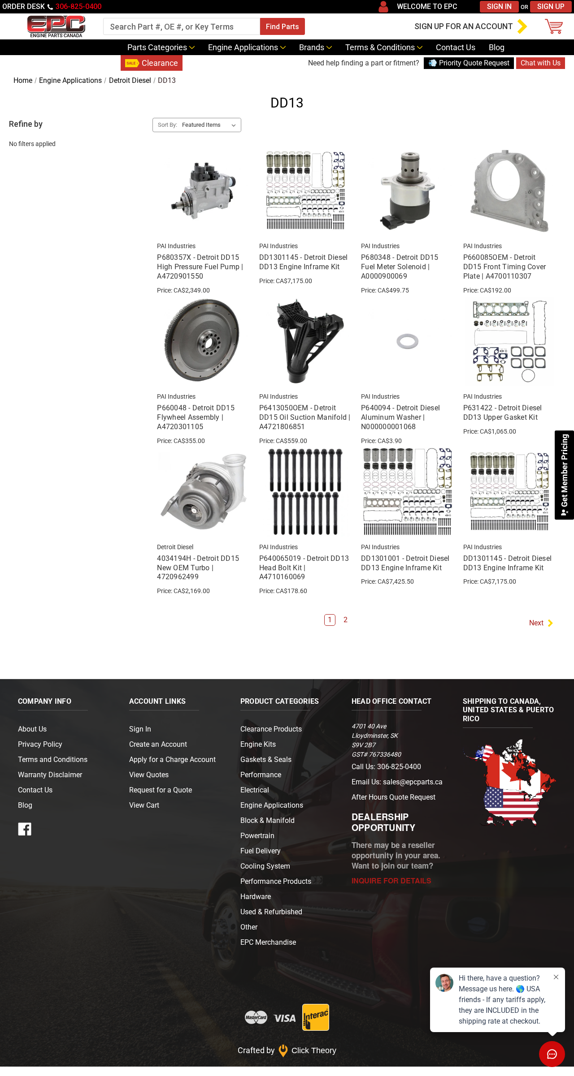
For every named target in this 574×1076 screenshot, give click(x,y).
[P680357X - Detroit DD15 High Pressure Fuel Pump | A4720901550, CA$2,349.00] (203, 191)
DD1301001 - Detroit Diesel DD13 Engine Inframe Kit (405, 563)
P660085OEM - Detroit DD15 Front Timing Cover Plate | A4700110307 (504, 266)
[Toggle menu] (11, 26)
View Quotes (149, 774)
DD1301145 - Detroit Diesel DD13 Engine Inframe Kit (303, 262)
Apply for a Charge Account (172, 759)
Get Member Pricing (564, 471)
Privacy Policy (40, 744)
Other (248, 927)
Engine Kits (258, 744)
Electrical (254, 790)
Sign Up (551, 6)
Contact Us (455, 47)
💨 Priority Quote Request (468, 63)
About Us (32, 729)
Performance (260, 774)
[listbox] (211, 125)
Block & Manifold (267, 820)
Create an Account (158, 744)
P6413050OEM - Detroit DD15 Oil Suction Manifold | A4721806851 (305, 417)
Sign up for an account (463, 26)
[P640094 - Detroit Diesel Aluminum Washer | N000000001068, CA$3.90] (407, 341)
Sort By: (167, 124)
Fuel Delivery (260, 851)
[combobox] (181, 26)
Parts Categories (157, 47)
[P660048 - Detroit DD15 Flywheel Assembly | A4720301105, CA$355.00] (203, 341)
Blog (496, 47)
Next (536, 623)
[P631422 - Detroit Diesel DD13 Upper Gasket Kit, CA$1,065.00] (509, 341)
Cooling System (265, 866)
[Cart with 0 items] (556, 26)
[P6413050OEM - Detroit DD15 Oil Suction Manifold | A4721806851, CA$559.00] (305, 341)
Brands (311, 47)
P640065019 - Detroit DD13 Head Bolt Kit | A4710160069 (304, 567)
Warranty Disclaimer (50, 774)
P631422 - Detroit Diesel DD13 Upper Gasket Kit (502, 413)
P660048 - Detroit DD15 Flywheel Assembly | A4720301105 (196, 417)
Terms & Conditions (380, 47)
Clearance (160, 63)
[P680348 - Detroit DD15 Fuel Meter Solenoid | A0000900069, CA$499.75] (407, 191)
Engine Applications (243, 47)
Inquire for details (391, 880)
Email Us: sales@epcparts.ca (397, 782)
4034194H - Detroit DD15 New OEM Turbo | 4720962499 (198, 567)
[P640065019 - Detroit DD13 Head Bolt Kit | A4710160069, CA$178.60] (305, 492)
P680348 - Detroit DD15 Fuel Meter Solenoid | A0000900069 (400, 266)
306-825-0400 (78, 6)
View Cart (144, 805)
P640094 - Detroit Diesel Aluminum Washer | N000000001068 (400, 417)
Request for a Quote (160, 790)
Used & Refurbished (271, 912)
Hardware (255, 896)
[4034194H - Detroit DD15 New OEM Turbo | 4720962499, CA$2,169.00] (203, 492)
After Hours (393, 797)
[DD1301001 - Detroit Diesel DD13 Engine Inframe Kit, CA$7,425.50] (407, 492)
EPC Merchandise (268, 942)
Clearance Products (271, 729)
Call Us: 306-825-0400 (386, 766)
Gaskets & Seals (265, 759)
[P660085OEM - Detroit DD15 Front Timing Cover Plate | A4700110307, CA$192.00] (509, 191)
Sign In (499, 6)
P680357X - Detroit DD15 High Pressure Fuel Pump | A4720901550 (200, 266)
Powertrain (257, 835)
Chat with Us (541, 63)
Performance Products (275, 881)
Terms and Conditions (52, 759)
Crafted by (287, 1050)
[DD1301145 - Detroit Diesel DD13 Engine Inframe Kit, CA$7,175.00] (305, 191)
